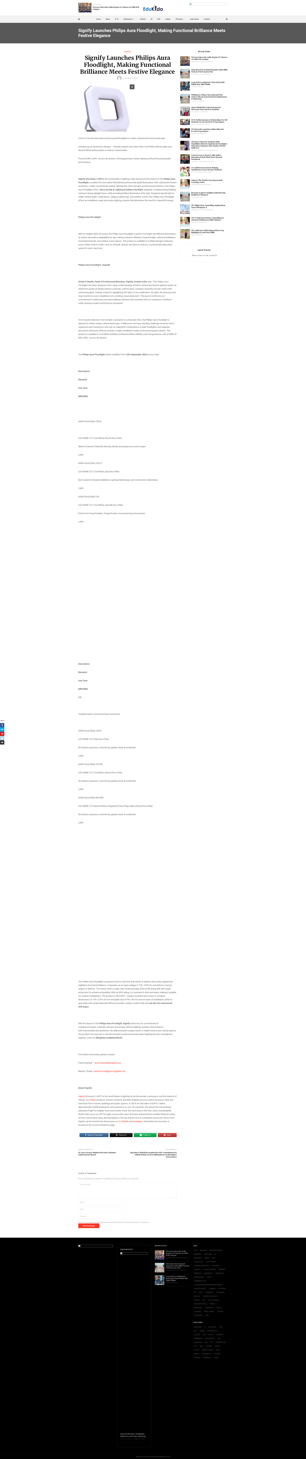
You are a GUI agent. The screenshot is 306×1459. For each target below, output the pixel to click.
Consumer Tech (212, 1331)
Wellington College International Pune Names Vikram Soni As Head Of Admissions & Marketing (209, 97)
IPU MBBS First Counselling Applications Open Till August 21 (208, 206)
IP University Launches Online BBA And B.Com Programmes (207, 130)
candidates (197, 1258)
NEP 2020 (196, 1300)
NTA (204, 1300)
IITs (195, 1292)
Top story (202, 61)
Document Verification (201, 1265)
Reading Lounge (207, 1350)
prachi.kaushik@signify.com (108, 1063)
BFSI (195, 1331)
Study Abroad (198, 1315)
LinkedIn (124, 1121)
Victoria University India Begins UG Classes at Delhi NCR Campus (116, 8)
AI (151, 19)
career (206, 1258)
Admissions (128, 19)
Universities (209, 61)
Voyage (216, 1357)
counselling (198, 1261)
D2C (158, 19)
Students (220, 1311)
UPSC (207, 1315)
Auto (221, 1327)
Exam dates (197, 1273)
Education (194, 74)
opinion (194, 86)
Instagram (138, 1121)
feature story (203, 150)
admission (203, 1250)
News (108, 19)
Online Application (200, 1304)
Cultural (197, 1334)
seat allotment (209, 1311)
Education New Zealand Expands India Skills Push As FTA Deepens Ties (209, 71)
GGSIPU (209, 1277)
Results (219, 1307)
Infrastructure (220, 1342)
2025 (195, 1250)
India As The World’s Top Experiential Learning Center (206, 181)
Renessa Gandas (126, 1439)
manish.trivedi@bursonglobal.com (109, 1071)
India (200, 1292)
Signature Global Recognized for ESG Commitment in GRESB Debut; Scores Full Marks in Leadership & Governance (153, 1155)
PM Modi (212, 1304)
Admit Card (207, 1254)
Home (98, 19)
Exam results (220, 1273)
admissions (197, 1254)
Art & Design (212, 1327)
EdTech (143, 19)
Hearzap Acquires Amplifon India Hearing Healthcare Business (208, 194)
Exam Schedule (199, 1277)
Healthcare (195, 197)
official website (213, 1300)
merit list (197, 1296)
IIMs (206, 1342)
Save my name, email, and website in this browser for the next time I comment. (114, 1222)
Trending (127, 52)
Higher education (200, 1288)
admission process (216, 1250)
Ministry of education (210, 1296)
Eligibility (197, 1269)
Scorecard (197, 1311)
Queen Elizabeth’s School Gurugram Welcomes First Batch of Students (206, 108)
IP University (220, 1292)
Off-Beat (179, 19)
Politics (196, 1350)
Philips (92, 1100)
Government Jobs (200, 1281)
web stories (194, 19)
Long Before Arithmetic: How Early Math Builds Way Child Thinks (207, 83)
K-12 (117, 19)
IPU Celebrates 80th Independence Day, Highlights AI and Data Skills (207, 231)
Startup (196, 1353)
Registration (209, 1307)
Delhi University (211, 1261)
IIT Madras (212, 1288)
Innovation (209, 1292)
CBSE (213, 1258)
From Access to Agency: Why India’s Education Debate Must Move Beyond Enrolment (206, 157)
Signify (81, 1096)
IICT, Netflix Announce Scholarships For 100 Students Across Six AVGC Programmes (209, 121)
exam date (222, 1269)
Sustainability (206, 1353)
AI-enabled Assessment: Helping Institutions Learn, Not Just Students (206, 169)
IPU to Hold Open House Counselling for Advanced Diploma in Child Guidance (207, 219)
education (215, 1265)
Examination (208, 1273)
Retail (218, 1350)
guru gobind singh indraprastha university (208, 1284)
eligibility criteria (210, 1269)
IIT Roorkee (221, 1288)
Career (168, 19)
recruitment (198, 1307)
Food (219, 1338)
